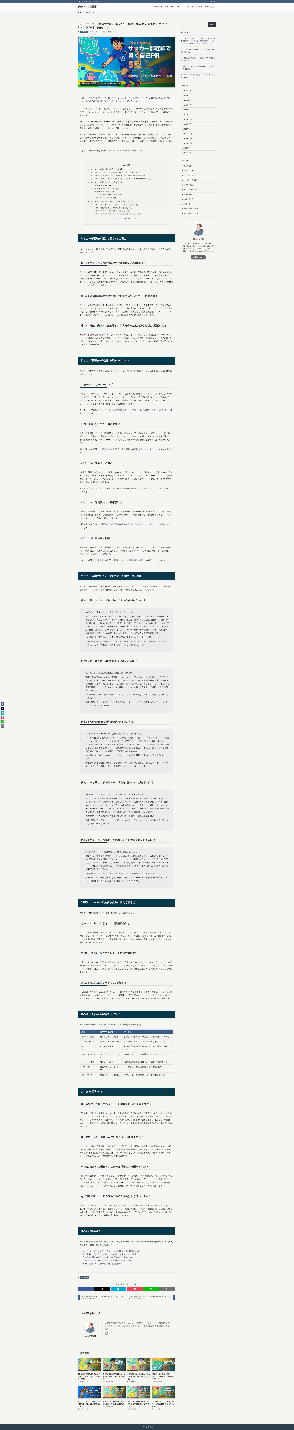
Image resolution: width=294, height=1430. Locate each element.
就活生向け (84, 31)
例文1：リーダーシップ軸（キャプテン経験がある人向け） (117, 205)
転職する (187, 204)
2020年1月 (187, 129)
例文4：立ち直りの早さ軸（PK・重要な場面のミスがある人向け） (119, 214)
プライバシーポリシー (113, 101)
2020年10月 (187, 119)
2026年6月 (187, 95)
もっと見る (127, 218)
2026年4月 (187, 105)
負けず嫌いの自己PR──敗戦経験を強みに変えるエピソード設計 (110, 1254)
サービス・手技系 (190, 180)
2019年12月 (187, 134)
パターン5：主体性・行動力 (105, 198)
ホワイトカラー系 (190, 190)
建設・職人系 (189, 199)
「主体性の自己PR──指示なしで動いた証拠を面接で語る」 (121, 560)
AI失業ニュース (189, 171)
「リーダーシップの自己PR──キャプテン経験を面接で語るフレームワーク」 (136, 410)
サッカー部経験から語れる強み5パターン (108, 182)
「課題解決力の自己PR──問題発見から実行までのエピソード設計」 (128, 524)
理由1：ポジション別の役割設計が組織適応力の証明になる (117, 172)
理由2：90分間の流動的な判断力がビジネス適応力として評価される (120, 175)
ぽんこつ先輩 (90, 1336)
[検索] (214, 1)
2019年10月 (187, 143)
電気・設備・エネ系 (191, 213)
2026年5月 (187, 100)
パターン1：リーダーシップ (105, 185)
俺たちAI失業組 (88, 6)
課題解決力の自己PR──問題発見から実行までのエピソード (108, 1260)
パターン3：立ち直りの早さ (105, 192)
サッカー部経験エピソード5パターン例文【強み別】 (113, 201)
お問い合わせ (198, 257)
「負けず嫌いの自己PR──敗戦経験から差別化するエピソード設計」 (128, 449)
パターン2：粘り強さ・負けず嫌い (108, 189)
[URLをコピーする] (167, 1289)
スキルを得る (189, 185)
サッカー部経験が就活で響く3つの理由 (107, 169)
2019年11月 (187, 138)
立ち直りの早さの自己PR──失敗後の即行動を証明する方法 (108, 1257)
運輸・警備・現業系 (191, 209)
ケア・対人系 (189, 175)
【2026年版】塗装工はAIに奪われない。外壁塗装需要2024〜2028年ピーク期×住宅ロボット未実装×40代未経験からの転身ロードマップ (198, 40)
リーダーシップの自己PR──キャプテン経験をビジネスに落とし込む (111, 1251)
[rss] (211, 1)
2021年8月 (187, 115)
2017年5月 (187, 153)
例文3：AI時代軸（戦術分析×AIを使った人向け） (113, 211)
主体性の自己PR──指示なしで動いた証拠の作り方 (104, 1264)
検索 (211, 24)
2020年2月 (187, 124)
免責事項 (95, 101)
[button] (86, 1289)
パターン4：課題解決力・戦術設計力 (108, 195)
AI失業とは (188, 166)
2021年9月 (187, 110)
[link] (106, 1333)
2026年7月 (187, 91)
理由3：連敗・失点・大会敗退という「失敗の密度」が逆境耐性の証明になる (123, 179)
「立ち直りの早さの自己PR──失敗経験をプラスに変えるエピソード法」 (134, 488)
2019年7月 (187, 148)
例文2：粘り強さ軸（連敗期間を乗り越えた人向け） (114, 208)
